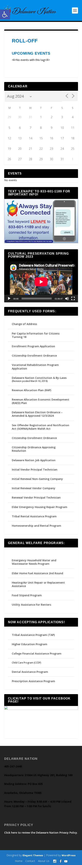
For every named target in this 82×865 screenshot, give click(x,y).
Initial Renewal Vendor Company (33, 488)
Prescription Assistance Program (33, 681)
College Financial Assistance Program (36, 653)
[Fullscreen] (73, 298)
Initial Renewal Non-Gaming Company (37, 479)
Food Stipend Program (27, 595)
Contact (30, 861)
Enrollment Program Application (33, 346)
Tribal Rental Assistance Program (34, 516)
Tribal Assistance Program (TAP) (33, 635)
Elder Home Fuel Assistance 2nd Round (37, 573)
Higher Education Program (29, 644)
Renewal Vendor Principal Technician (36, 497)
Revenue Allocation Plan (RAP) (31, 390)
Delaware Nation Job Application (33, 460)
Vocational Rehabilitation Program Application (35, 366)
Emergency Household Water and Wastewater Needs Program (34, 562)
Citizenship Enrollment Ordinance (34, 355)
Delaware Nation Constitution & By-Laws (39, 378)
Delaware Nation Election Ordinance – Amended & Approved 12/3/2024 (37, 413)
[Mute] (67, 298)
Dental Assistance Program (30, 672)
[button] (5, 14)
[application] (41, 282)
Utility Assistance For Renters (31, 604)
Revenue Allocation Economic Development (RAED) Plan (40, 401)
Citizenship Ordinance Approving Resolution (33, 448)
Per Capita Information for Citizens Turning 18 (35, 335)
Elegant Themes (33, 855)
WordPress (69, 855)
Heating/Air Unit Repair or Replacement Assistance (38, 584)
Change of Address (24, 324)
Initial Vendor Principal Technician (34, 469)
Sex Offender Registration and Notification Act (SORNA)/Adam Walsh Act (40, 426)
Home (19, 861)
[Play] (9, 298)
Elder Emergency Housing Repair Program (39, 507)
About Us (43, 861)
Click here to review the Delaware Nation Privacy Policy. (41, 832)
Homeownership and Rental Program (36, 525)
